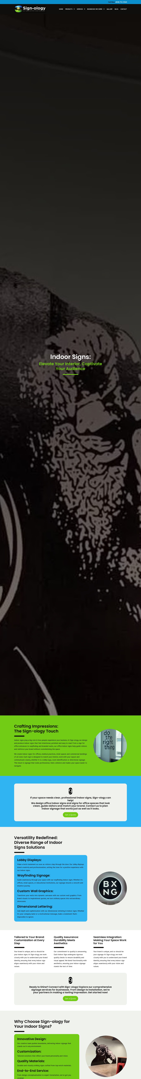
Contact (123, 9)
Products (68, 9)
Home (61, 9)
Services (80, 9)
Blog (116, 9)
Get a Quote (70, 814)
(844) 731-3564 (121, 2)
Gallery (109, 9)
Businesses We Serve (94, 9)
